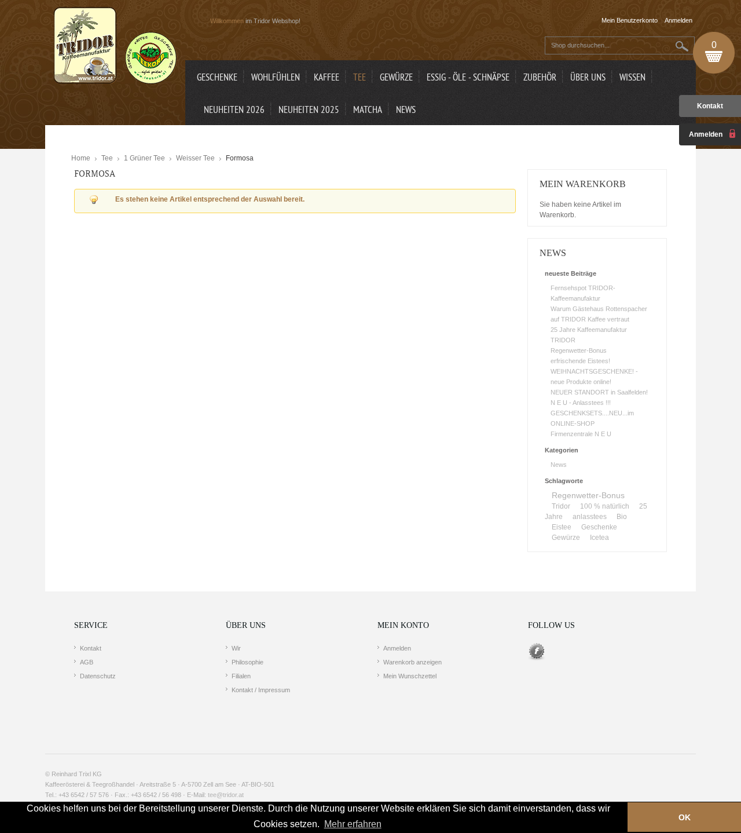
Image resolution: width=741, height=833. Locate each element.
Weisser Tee (195, 158)
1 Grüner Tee (144, 158)
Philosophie (247, 662)
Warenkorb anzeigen (412, 662)
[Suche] (682, 46)
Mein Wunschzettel (409, 676)
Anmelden (397, 648)
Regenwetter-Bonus (579, 350)
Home (80, 158)
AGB (86, 662)
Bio (622, 517)
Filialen (241, 676)
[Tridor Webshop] (115, 46)
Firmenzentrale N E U (581, 433)
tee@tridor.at (226, 794)
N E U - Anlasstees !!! (581, 402)
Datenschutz (98, 676)
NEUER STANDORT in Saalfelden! (599, 392)
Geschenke (599, 527)
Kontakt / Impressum (261, 689)
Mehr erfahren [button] (352, 824)
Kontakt (710, 106)
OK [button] (684, 817)
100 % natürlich (604, 506)
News (559, 464)
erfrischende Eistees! (580, 360)
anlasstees (590, 517)
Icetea (599, 538)
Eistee (561, 527)
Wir (236, 648)
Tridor (561, 506)
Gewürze (566, 538)
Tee (107, 158)
